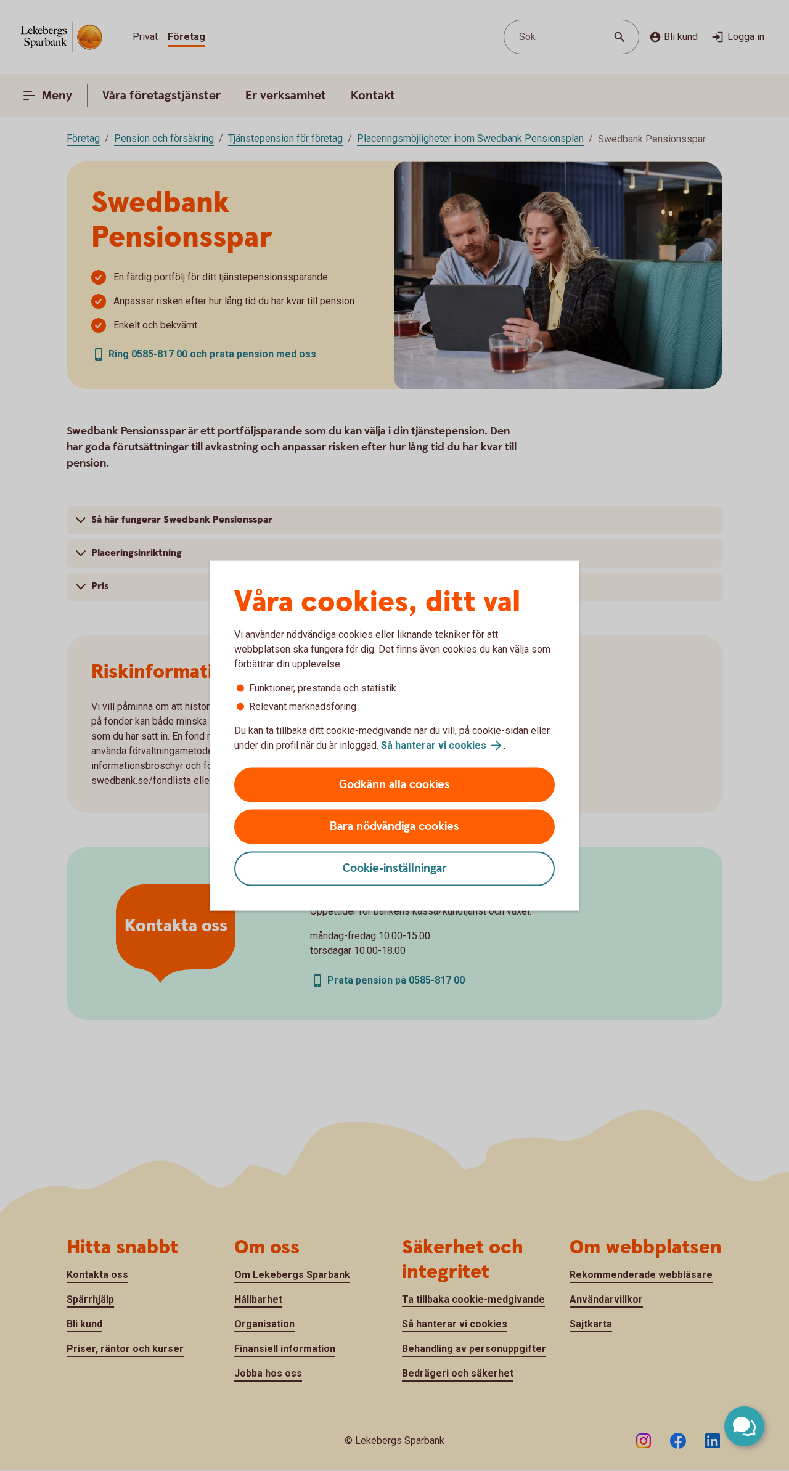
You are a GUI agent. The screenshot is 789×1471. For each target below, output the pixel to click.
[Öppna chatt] (744, 1426)
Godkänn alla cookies (394, 785)
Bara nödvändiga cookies (394, 826)
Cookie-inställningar (395, 868)
